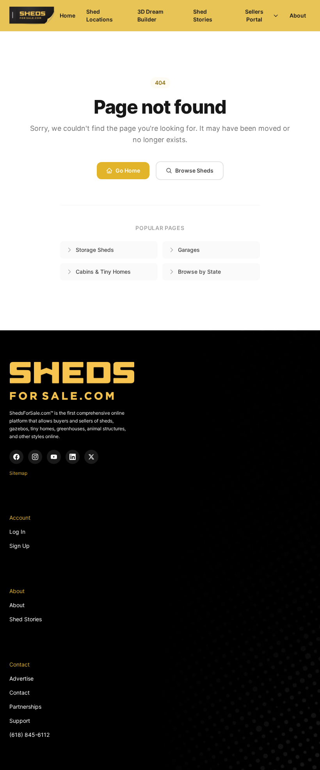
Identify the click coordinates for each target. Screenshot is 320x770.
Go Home (128, 170)
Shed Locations (99, 15)
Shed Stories (202, 15)
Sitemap (18, 473)
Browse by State (199, 271)
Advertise (21, 678)
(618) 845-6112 (29, 734)
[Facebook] (16, 457)
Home (67, 15)
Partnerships (25, 706)
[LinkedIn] (73, 457)
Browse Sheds (194, 170)
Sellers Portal (254, 15)
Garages (189, 249)
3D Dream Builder (150, 15)
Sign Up (19, 545)
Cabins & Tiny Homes (103, 271)
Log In (17, 531)
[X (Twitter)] (91, 457)
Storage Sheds (95, 249)
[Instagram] (35, 457)
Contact (19, 692)
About (298, 15)
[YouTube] (54, 457)
